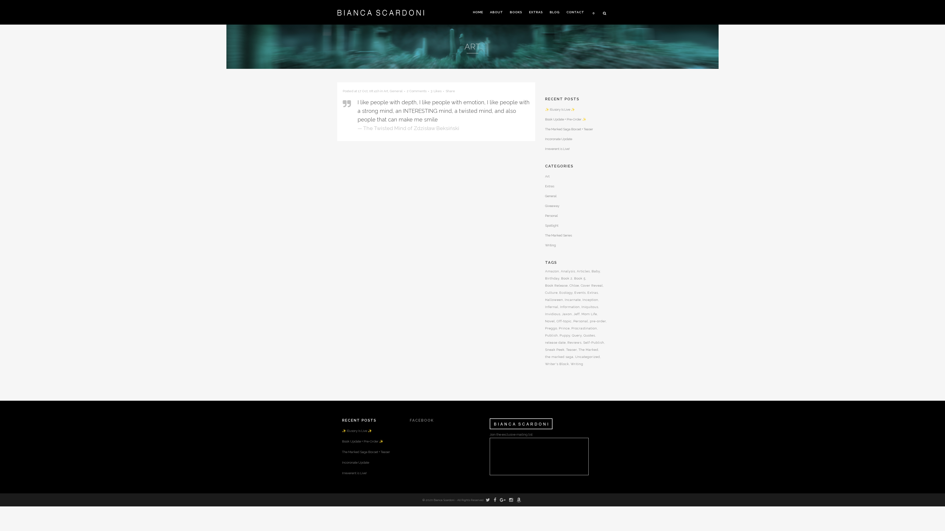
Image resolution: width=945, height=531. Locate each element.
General (396, 91)
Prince (564, 328)
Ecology (566, 293)
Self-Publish (593, 342)
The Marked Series (558, 235)
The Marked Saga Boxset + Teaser (569, 129)
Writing (550, 245)
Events (580, 293)
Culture (551, 293)
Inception (590, 300)
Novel (550, 321)
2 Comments (416, 91)
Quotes (589, 335)
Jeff (577, 314)
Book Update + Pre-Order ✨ (565, 119)
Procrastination (584, 328)
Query (577, 335)
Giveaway (552, 206)
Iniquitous (590, 307)
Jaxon (567, 314)
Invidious (552, 314)
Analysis (568, 271)
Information (570, 307)
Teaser (571, 350)
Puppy (565, 335)
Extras (549, 186)
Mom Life (589, 314)
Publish (551, 335)
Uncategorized (587, 357)
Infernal (551, 307)
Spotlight (551, 225)
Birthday (552, 278)
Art (386, 91)
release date (555, 342)
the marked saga (559, 357)
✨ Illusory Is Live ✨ (560, 109)
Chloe (574, 285)
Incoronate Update (558, 139)
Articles (583, 271)
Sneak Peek (555, 350)
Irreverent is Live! (557, 149)
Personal (551, 216)
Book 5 (579, 278)
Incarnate (573, 300)
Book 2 (566, 278)
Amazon (552, 271)
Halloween (554, 300)
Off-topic (564, 321)
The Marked (588, 350)
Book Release (556, 285)
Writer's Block (557, 364)
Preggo (551, 328)
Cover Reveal (592, 285)
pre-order (598, 321)
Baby (596, 271)
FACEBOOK (422, 420)
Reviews (574, 342)
